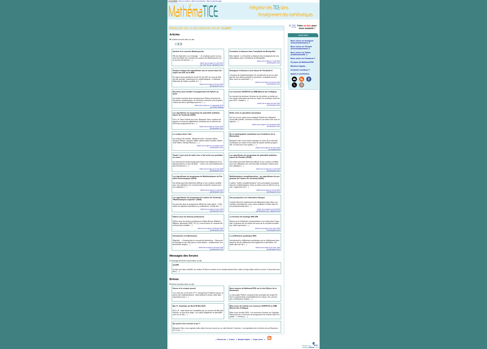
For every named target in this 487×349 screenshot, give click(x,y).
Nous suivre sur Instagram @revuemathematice (302, 42)
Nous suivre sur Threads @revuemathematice (301, 48)
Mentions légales (298, 66)
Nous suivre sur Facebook (302, 58)
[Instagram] (301, 84)
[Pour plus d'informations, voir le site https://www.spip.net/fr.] (315, 346)
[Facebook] (308, 79)
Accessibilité (172, 1)
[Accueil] (243, 19)
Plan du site (222, 339)
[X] (294, 84)
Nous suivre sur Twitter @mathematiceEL (301, 53)
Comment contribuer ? (300, 70)
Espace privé (258, 339)
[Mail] (294, 79)
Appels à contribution (300, 74)
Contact (232, 339)
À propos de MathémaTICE (302, 62)
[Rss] (301, 79)
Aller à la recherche (198, 1)
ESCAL (311, 347)
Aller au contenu (184, 1)
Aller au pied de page (214, 1)
